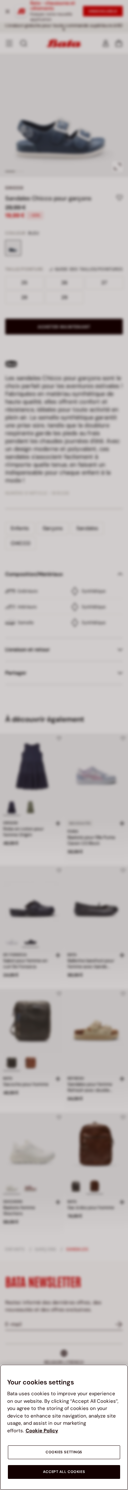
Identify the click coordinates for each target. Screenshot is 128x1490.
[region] (64, 1427)
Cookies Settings (64, 1452)
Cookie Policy (42, 1430)
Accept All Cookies (64, 1471)
